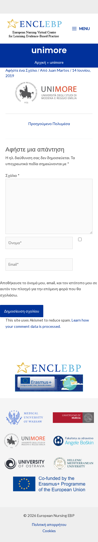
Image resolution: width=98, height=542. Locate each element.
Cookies (49, 530)
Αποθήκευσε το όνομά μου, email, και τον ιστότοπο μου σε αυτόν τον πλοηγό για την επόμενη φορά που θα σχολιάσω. (48, 288)
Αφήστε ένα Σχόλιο (21, 70)
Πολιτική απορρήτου (49, 524)
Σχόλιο (12, 175)
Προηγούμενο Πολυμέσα (49, 123)
